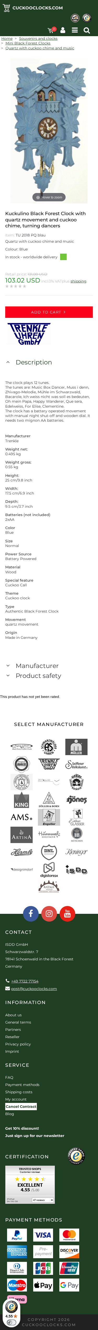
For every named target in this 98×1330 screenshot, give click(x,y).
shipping (79, 281)
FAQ (9, 1077)
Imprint (12, 1051)
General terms (18, 1022)
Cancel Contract (21, 1106)
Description (34, 362)
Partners (13, 1029)
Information (25, 1002)
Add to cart (46, 312)
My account (16, 1099)
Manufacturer (37, 666)
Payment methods (22, 1084)
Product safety (38, 675)
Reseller (12, 1037)
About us (13, 1015)
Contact (18, 932)
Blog (9, 1113)
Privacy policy (18, 1044)
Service (17, 1065)
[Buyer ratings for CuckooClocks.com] (30, 1186)
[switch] (11, 1322)
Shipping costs (18, 1092)
